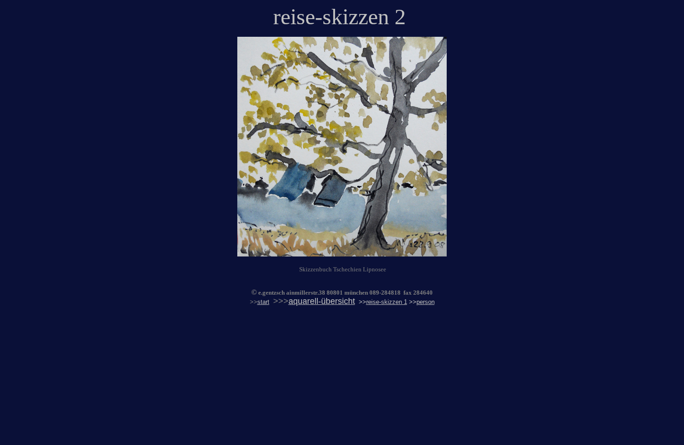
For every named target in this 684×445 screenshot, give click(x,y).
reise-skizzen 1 (386, 301)
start (263, 301)
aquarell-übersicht (321, 301)
